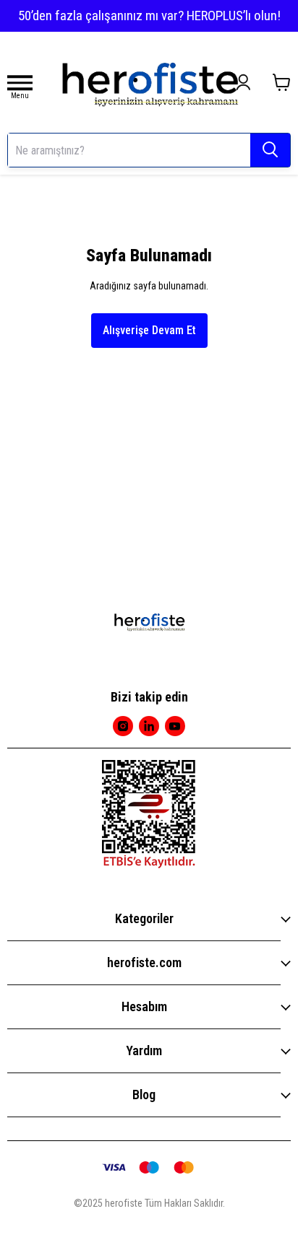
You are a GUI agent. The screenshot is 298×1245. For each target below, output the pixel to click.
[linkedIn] (149, 726)
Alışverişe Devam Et (149, 330)
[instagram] (123, 726)
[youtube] (175, 726)
